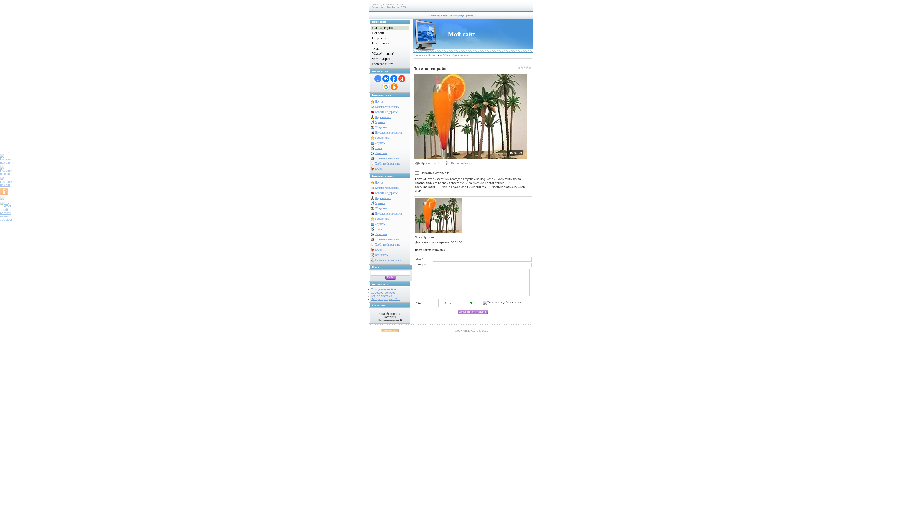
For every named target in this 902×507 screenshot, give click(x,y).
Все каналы (381, 255)
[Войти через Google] (386, 87)
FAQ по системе (381, 296)
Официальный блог (384, 289)
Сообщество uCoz (383, 292)
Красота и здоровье (386, 112)
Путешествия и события (389, 132)
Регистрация (457, 15)
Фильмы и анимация (387, 158)
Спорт (378, 148)
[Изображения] (438, 215)
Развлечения (382, 137)
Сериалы (380, 143)
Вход (470, 15)
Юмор (378, 168)
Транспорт (381, 153)
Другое (379, 101)
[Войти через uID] (377, 78)
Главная (434, 15)
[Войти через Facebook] (393, 78)
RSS (403, 7)
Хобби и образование (387, 163)
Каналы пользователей (388, 260)
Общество (381, 127)
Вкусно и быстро (462, 163)
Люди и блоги (383, 117)
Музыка (380, 122)
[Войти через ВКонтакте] (385, 78)
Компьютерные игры (387, 106)
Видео (444, 15)
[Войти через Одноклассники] (394, 86)
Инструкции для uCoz (385, 299)
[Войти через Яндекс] (401, 78)
